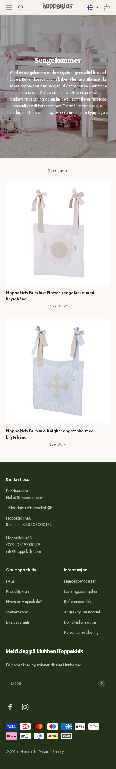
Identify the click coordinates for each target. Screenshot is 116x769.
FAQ (10, 581)
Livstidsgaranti (17, 622)
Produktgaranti (18, 591)
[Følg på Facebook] (10, 707)
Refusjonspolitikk (77, 602)
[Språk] (93, 7)
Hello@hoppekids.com (24, 497)
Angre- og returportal (82, 612)
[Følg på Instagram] (25, 707)
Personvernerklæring (81, 632)
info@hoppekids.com (23, 551)
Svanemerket (16, 612)
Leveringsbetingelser (81, 591)
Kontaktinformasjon (80, 622)
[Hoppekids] (58, 7)
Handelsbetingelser (79, 581)
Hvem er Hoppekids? (24, 602)
